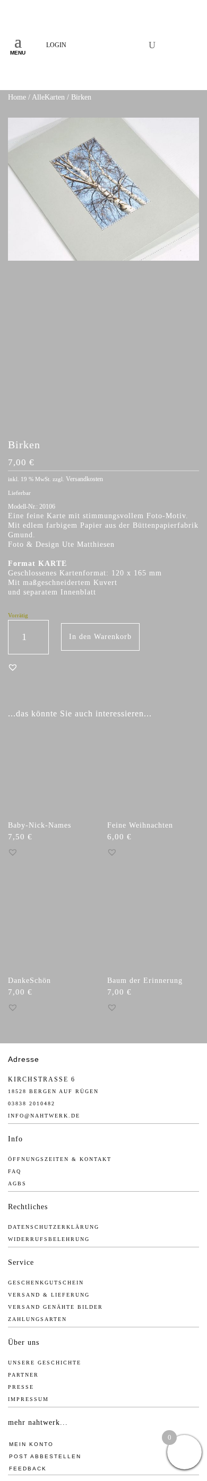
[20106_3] (103, 413)
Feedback (28, 1468)
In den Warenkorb (100, 637)
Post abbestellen (45, 1456)
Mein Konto (31, 1444)
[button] (13, 667)
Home (17, 97)
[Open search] (152, 45)
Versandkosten (84, 479)
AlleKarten (48, 97)
